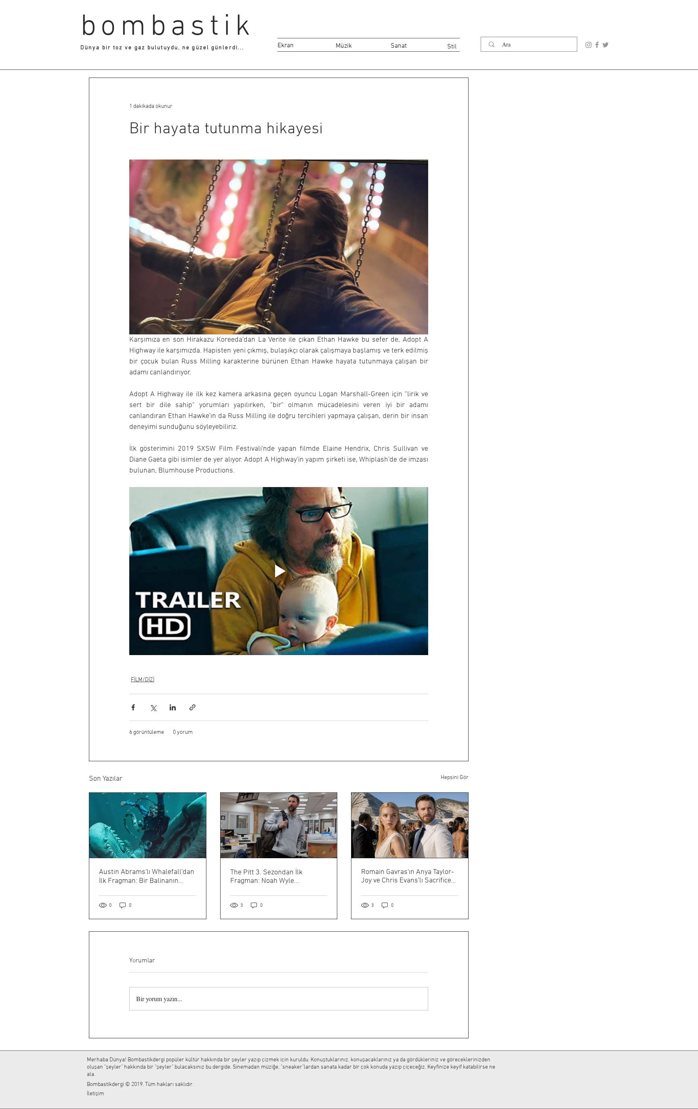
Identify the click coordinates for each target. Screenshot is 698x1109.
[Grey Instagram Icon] (588, 45)
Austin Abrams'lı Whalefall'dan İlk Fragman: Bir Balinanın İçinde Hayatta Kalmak (146, 876)
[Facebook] (597, 45)
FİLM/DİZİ (142, 679)
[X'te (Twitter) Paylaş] (153, 707)
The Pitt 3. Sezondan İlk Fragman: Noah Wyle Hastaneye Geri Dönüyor (267, 876)
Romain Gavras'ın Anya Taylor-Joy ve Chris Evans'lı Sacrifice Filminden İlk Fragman (407, 876)
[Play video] (278, 571)
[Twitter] (605, 45)
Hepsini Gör (455, 777)
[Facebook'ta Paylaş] (133, 707)
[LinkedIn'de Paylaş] (173, 707)
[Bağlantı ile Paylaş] (192, 707)
